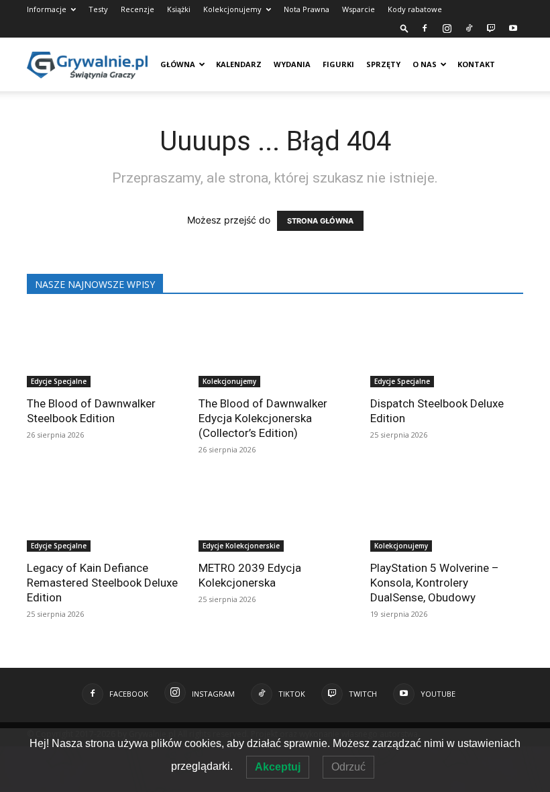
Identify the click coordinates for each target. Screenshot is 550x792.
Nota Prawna (306, 9)
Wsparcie (358, 9)
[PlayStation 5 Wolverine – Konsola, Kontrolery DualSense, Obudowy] (446, 514)
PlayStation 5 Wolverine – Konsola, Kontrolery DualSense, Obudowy (434, 582)
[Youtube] (513, 28)
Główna (177, 64)
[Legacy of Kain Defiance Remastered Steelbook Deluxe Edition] (103, 514)
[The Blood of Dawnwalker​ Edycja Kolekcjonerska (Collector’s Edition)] (275, 349)
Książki (178, 9)
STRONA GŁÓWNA (320, 221)
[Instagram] (447, 28)
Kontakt (476, 64)
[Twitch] (491, 28)
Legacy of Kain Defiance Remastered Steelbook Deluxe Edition (102, 582)
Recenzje (137, 9)
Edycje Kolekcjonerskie (241, 545)
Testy (98, 9)
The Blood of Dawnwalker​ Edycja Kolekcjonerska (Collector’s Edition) (263, 418)
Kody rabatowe (415, 9)
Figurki (338, 64)
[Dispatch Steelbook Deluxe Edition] (446, 349)
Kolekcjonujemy (232, 9)
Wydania (292, 64)
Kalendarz (239, 64)
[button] (404, 28)
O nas (424, 64)
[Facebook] (425, 28)
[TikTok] (469, 28)
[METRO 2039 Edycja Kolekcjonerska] (275, 514)
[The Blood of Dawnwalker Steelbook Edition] (103, 349)
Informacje (46, 9)
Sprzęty (383, 64)
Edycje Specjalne (59, 381)
